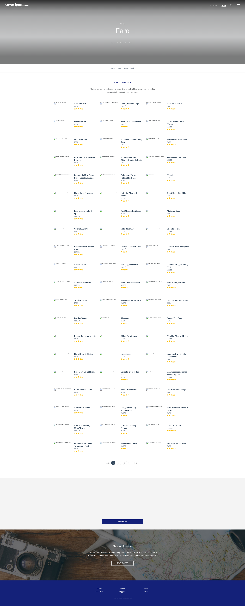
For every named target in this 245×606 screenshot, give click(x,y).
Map (119, 68)
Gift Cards (99, 592)
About (145, 588)
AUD (224, 5)
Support (122, 592)
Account (213, 5)
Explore (113, 43)
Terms (145, 592)
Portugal (123, 43)
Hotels (112, 68)
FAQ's (122, 588)
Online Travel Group (125, 598)
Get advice (122, 563)
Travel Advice (130, 68)
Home (99, 588)
